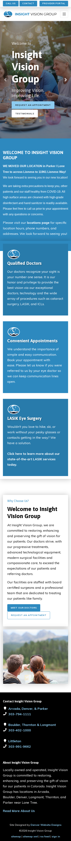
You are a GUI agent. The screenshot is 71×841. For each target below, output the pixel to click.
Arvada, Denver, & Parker (28, 709)
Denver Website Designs (46, 825)
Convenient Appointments (32, 340)
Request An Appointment (28, 615)
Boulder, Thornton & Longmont (32, 725)
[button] (5, 79)
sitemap (16, 836)
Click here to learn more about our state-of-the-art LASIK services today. (33, 459)
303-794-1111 (19, 714)
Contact (28, 3)
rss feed (45, 836)
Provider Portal (53, 3)
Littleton (14, 741)
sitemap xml (30, 836)
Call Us (11, 3)
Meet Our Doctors (24, 607)
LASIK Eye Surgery (24, 418)
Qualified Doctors (24, 263)
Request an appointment (33, 105)
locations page (38, 223)
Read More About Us (19, 811)
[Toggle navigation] (64, 14)
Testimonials (24, 113)
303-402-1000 (19, 730)
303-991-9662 (19, 746)
